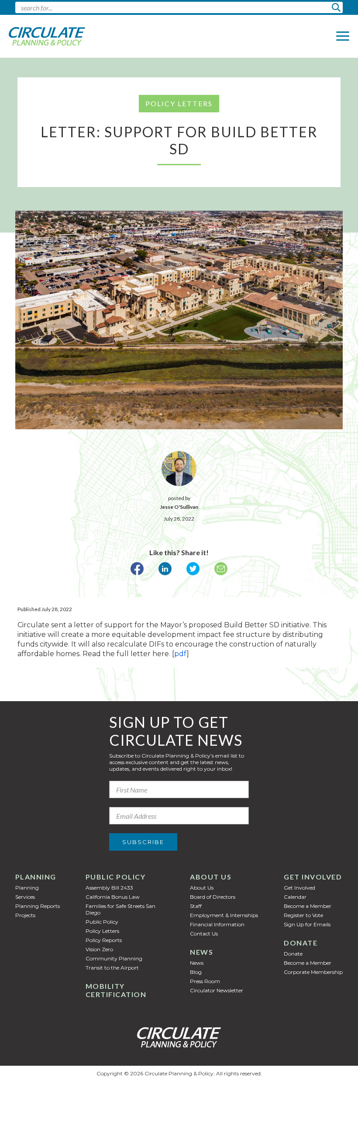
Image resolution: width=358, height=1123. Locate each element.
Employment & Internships (224, 915)
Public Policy (116, 877)
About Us (210, 877)
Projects (25, 915)
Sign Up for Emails (307, 924)
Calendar (295, 897)
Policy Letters (102, 931)
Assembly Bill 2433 (109, 887)
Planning (35, 877)
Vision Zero (99, 949)
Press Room (205, 981)
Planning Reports (37, 906)
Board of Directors (212, 897)
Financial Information (217, 924)
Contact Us (204, 933)
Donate (300, 943)
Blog (196, 972)
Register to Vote (303, 915)
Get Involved (313, 877)
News (201, 952)
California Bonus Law (113, 897)
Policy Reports (104, 940)
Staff (196, 906)
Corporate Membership (313, 972)
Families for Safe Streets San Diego (120, 909)
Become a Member (307, 906)
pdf (180, 654)
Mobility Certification (116, 990)
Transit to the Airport (112, 967)
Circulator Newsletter (216, 990)
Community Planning (114, 958)
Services (25, 897)
